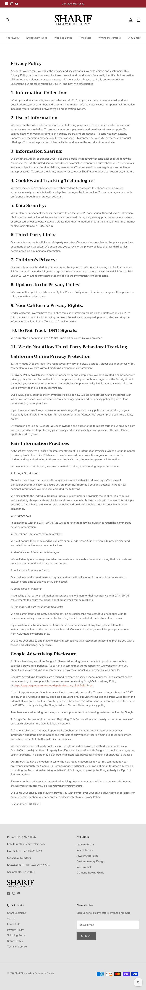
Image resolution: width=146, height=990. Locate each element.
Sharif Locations (16, 913)
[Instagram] (11, 3)
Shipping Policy (16, 935)
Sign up (86, 936)
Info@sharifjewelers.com (30, 844)
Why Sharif (134, 37)
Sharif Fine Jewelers (24, 973)
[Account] (130, 20)
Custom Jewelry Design (91, 861)
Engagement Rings (36, 37)
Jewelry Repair (85, 844)
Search (11, 918)
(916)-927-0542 (26, 837)
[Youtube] (16, 3)
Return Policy (15, 941)
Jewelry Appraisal (87, 856)
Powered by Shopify (44, 973)
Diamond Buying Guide (90, 872)
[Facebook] (6, 3)
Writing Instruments (109, 37)
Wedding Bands (63, 37)
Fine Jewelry (12, 37)
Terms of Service (17, 946)
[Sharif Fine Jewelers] (73, 20)
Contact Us (13, 924)
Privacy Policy (15, 930)
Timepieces (85, 37)
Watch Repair (85, 850)
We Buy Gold (85, 867)
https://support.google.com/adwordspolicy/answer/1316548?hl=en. (53, 685)
